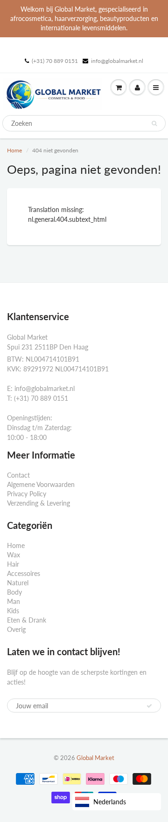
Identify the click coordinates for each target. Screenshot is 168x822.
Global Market (95, 757)
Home (14, 150)
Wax (13, 555)
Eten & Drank (26, 620)
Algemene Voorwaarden (41, 484)
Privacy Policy (26, 494)
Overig (16, 629)
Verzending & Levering (38, 503)
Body (14, 592)
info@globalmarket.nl (117, 60)
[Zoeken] (154, 123)
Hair (13, 564)
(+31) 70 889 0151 (55, 60)
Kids (13, 611)
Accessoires (23, 573)
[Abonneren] (149, 706)
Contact (18, 475)
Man (13, 601)
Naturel (17, 583)
